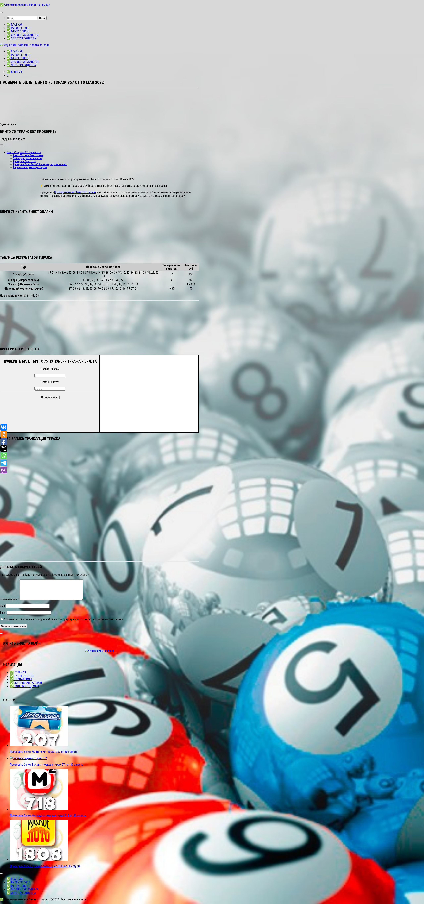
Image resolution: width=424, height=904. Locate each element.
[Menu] (1, 12)
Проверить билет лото (24, 161)
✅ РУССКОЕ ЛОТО (18, 28)
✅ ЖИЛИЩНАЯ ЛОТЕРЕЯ (23, 35)
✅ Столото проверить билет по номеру (25, 4)
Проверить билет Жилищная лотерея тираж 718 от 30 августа (48, 815)
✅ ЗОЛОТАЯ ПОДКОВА (21, 38)
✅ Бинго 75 (14, 71)
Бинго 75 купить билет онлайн (28, 155)
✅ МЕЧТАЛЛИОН (17, 31)
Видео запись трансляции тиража (30, 167)
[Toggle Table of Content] (2, 146)
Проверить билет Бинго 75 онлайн (75, 192)
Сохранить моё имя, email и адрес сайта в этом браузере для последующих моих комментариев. (64, 619)
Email (3, 612)
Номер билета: (50, 382)
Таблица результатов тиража (27, 158)
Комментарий (9, 599)
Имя (2, 605)
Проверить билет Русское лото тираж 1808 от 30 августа (45, 866)
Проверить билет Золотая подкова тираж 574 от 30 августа (46, 764)
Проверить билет (49, 397)
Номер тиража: (50, 368)
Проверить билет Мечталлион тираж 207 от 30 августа (44, 751)
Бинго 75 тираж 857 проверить (24, 152)
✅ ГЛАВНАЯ (15, 24)
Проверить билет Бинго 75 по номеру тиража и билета (40, 164)
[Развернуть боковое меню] (1, 633)
